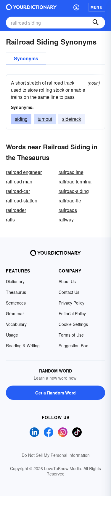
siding (21, 118)
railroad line (71, 172)
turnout (45, 118)
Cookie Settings (73, 324)
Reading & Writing (23, 345)
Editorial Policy (72, 313)
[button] (76, 7)
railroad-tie (70, 200)
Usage (12, 335)
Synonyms (26, 58)
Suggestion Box (73, 345)
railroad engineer (24, 172)
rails (10, 219)
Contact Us (69, 292)
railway (66, 219)
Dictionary (15, 281)
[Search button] (95, 22)
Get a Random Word (55, 393)
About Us (67, 281)
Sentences (16, 303)
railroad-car (18, 191)
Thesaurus (16, 292)
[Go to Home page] (31, 7)
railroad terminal (76, 181)
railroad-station (21, 200)
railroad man (19, 181)
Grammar (15, 313)
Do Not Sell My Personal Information (56, 455)
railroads (68, 210)
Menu (97, 7)
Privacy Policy (71, 303)
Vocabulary (16, 324)
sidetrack (71, 118)
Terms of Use (71, 335)
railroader (16, 210)
